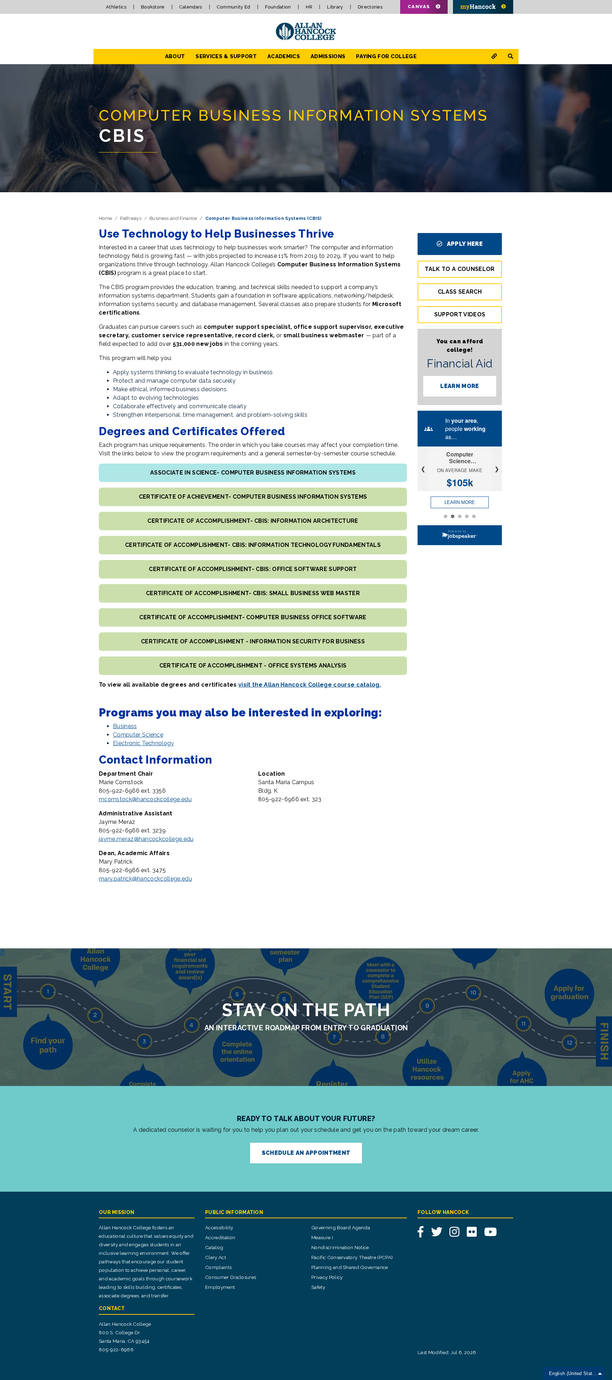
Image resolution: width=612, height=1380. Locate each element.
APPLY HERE (464, 243)
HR (309, 7)
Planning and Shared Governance (349, 1267)
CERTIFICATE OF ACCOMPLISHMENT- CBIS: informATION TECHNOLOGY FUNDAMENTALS (253, 545)
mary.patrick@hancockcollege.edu (145, 878)
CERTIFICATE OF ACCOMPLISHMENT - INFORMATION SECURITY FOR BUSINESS (253, 641)
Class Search (460, 291)
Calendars (190, 7)
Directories (370, 7)
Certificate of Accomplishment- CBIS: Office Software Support (253, 569)
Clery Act (215, 1257)
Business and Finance (173, 218)
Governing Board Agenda (340, 1227)
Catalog (214, 1247)
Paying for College (386, 56)
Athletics (116, 7)
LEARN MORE (459, 386)
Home (105, 218)
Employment (220, 1287)
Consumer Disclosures (230, 1277)
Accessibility (219, 1227)
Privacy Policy (326, 1277)
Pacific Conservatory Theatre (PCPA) (352, 1257)
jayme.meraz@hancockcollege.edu (146, 839)
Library (335, 7)
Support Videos (459, 314)
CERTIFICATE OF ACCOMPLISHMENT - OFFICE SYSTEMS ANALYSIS (253, 665)
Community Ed (233, 7)
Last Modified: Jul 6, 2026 (447, 1352)
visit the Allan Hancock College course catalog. (309, 684)
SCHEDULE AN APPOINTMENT (306, 1152)
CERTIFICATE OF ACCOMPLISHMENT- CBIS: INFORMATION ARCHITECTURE (252, 520)
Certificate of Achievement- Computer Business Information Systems (253, 496)
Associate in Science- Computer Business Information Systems (253, 472)
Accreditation (220, 1237)
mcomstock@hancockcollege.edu (145, 799)
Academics (283, 56)
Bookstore (153, 7)
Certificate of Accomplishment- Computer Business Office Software (252, 617)
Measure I (322, 1237)
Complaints (218, 1267)
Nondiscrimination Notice (340, 1247)
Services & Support (226, 56)
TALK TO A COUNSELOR (459, 269)
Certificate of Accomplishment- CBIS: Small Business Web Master (253, 593)
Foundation (278, 7)
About (175, 56)
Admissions (328, 56)
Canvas (419, 6)
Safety (318, 1287)
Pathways (130, 218)
